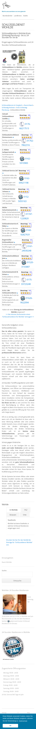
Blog (28, 712)
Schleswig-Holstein (8, 108)
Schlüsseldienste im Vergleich (12, 105)
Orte (24, 515)
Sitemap (4, 712)
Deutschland (28, 105)
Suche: (4, 571)
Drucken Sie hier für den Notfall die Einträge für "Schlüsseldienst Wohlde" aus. (19, 542)
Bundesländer (7, 16)
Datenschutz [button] (23, 721)
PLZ (25, 510)
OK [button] (10, 725)
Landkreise (18, 16)
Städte (25, 16)
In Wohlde (14, 510)
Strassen (13, 515)
